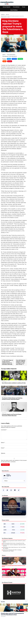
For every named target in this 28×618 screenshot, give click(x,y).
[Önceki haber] (21, 499)
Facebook (14, 58)
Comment (4, 429)
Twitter (9, 58)
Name (3, 442)
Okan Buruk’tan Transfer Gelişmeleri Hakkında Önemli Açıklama (14, 545)
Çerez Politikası (14, 10)
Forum (23, 7)
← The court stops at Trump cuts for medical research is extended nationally (7, 362)
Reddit (4, 61)
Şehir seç (5, 478)
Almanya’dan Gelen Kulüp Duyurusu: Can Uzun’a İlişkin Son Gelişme (14, 548)
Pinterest (9, 61)
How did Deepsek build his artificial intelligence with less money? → (20, 362)
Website (3, 453)
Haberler (3, 14)
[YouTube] (14, 490)
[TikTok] (18, 490)
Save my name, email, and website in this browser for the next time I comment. (14, 461)
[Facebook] (3, 490)
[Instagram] (11, 490)
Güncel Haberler (6, 7)
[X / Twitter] (7, 490)
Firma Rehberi (16, 7)
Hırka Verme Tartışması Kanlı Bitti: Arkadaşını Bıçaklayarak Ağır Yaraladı (12, 550)
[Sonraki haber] (24, 499)
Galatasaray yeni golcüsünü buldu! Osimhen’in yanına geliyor (14, 541)
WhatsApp (20, 58)
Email (3, 448)
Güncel (7, 14)
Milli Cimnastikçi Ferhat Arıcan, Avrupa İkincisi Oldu (13, 543)
